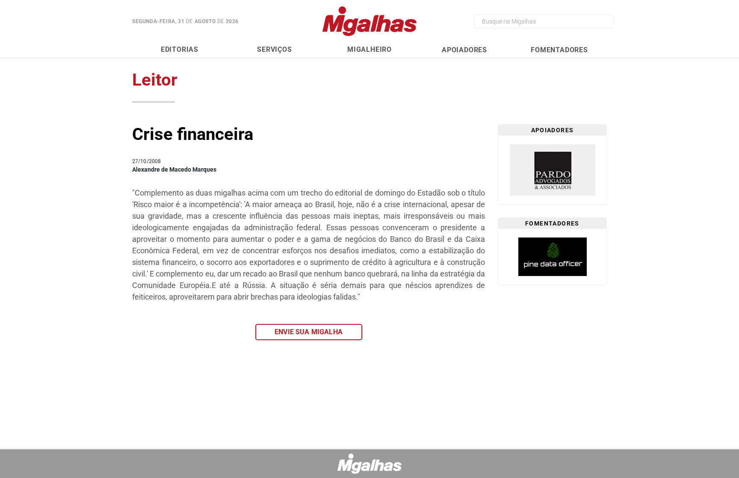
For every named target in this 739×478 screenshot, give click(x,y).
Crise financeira (192, 134)
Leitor (154, 80)
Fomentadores (559, 50)
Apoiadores (464, 50)
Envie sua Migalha (309, 332)
